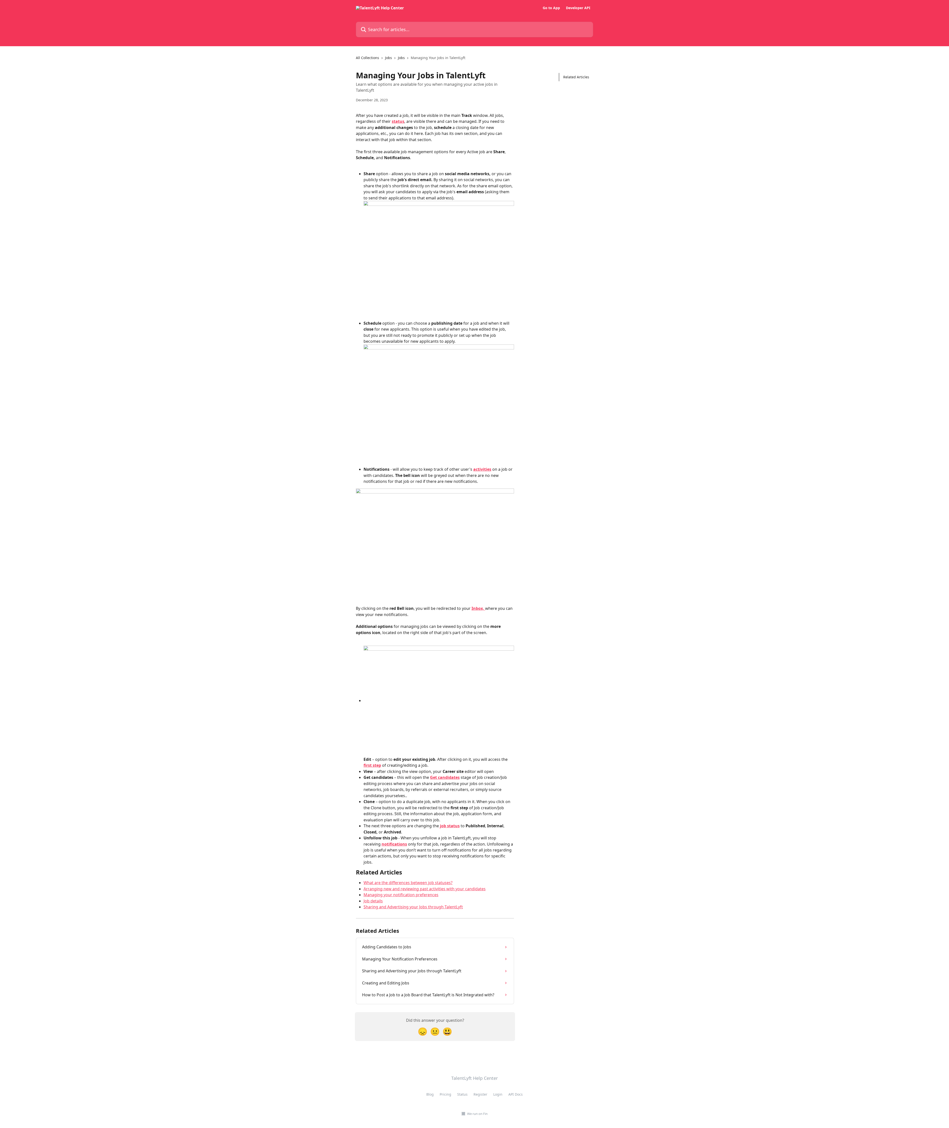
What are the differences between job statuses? (408, 882)
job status (450, 826)
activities (482, 469)
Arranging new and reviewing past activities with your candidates (425, 889)
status (398, 121)
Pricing (445, 1094)
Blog (430, 1094)
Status (462, 1094)
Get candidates (445, 777)
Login (497, 1094)
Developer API (578, 8)
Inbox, (478, 608)
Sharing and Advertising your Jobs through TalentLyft (413, 907)
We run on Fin (477, 1113)
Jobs (388, 57)
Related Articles (576, 77)
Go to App (551, 8)
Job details (373, 901)
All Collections (367, 57)
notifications (394, 844)
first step (372, 765)
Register (480, 1094)
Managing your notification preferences (401, 894)
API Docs (515, 1094)
